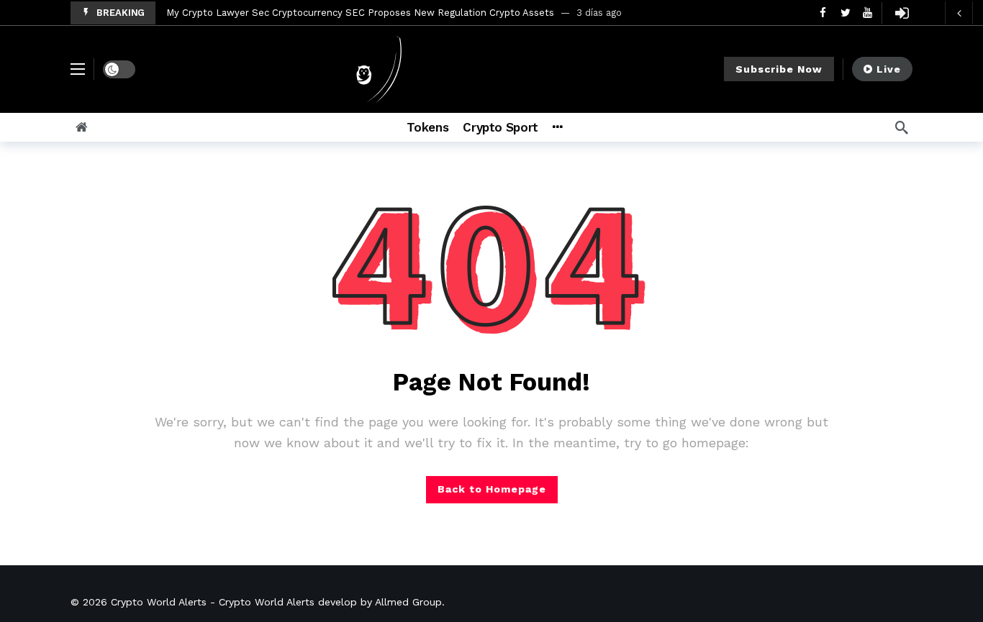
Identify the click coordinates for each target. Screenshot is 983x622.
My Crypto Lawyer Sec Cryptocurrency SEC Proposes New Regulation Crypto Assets (360, 12)
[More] (557, 127)
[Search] (901, 127)
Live (888, 69)
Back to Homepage (492, 489)
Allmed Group (408, 602)
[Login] (901, 13)
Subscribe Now (779, 69)
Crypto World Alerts (159, 602)
